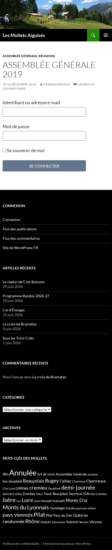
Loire (27, 500)
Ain (5, 474)
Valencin (72, 522)
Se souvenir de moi (25, 150)
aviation (93, 474)
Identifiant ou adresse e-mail (31, 102)
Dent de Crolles (12, 494)
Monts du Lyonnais (26, 507)
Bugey (52, 481)
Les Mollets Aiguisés (24, 35)
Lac (18, 501)
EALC (39, 494)
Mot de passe (16, 126)
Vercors (84, 522)
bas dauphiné (12, 481)
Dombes (29, 494)
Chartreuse (96, 481)
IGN (86, 494)
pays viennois (18, 514)
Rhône (32, 521)
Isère (9, 499)
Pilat (39, 514)
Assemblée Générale (20, 56)
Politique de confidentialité (21, 544)
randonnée (13, 521)
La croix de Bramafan (20, 324)
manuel (46, 501)
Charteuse (78, 481)
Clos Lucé (9, 488)
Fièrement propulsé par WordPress (67, 544)
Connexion (11, 219)
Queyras (80, 515)
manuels (58, 501)
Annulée (22, 472)
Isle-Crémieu (98, 494)
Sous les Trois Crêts (18, 338)
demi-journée (78, 487)
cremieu (38, 488)
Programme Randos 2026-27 (26, 296)
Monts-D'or (77, 500)
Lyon (37, 501)
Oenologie (57, 508)
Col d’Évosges (14, 310)
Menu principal (105, 35)
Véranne (95, 522)
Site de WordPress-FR (20, 247)
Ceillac (65, 481)
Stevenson (58, 522)
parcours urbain (86, 508)
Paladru (71, 508)
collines (22, 488)
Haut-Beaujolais (56, 494)
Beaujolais (33, 481)
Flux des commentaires (21, 238)
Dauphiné (54, 488)
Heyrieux (76, 494)
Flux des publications (20, 229)
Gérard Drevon (56, 84)
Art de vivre (46, 474)
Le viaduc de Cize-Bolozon (24, 282)
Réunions (47, 56)
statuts (45, 522)
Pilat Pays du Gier (59, 515)
